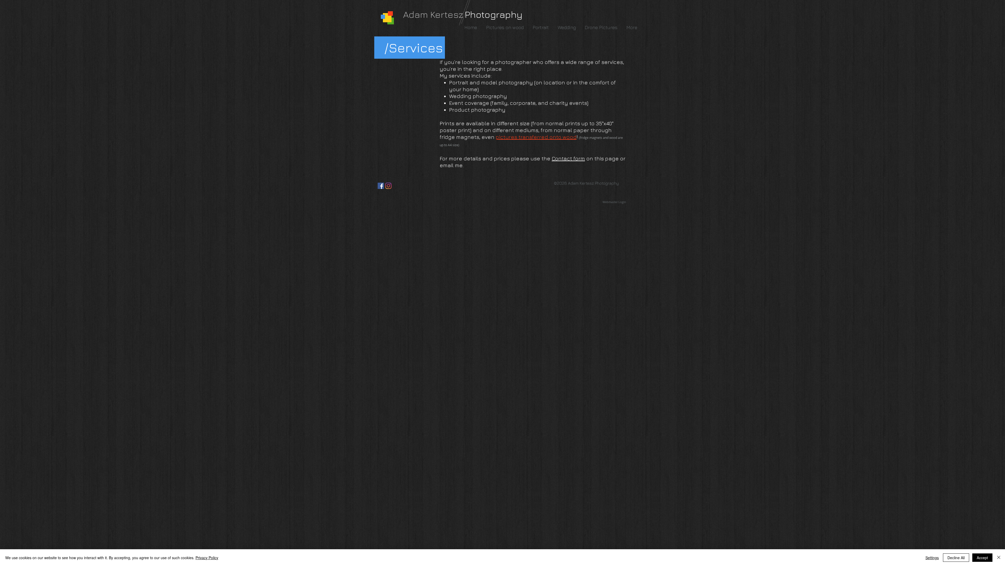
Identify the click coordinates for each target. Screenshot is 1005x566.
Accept (982, 557)
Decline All (956, 557)
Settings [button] (932, 557)
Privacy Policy (207, 557)
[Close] (999, 557)
